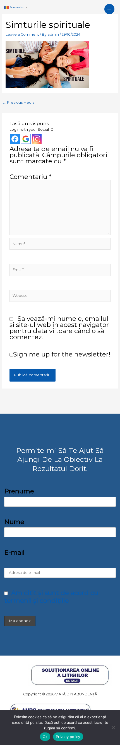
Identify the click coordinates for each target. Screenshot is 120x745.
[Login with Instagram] (37, 139)
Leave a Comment (22, 34)
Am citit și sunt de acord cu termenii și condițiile (51, 597)
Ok (45, 736)
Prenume (19, 491)
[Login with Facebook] (15, 139)
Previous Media (19, 102)
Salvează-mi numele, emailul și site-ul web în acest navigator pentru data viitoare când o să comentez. (59, 328)
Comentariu (30, 177)
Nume (14, 522)
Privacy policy (68, 736)
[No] (113, 727)
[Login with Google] (26, 139)
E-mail (14, 552)
